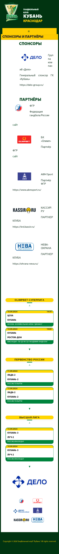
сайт (15, 124)
